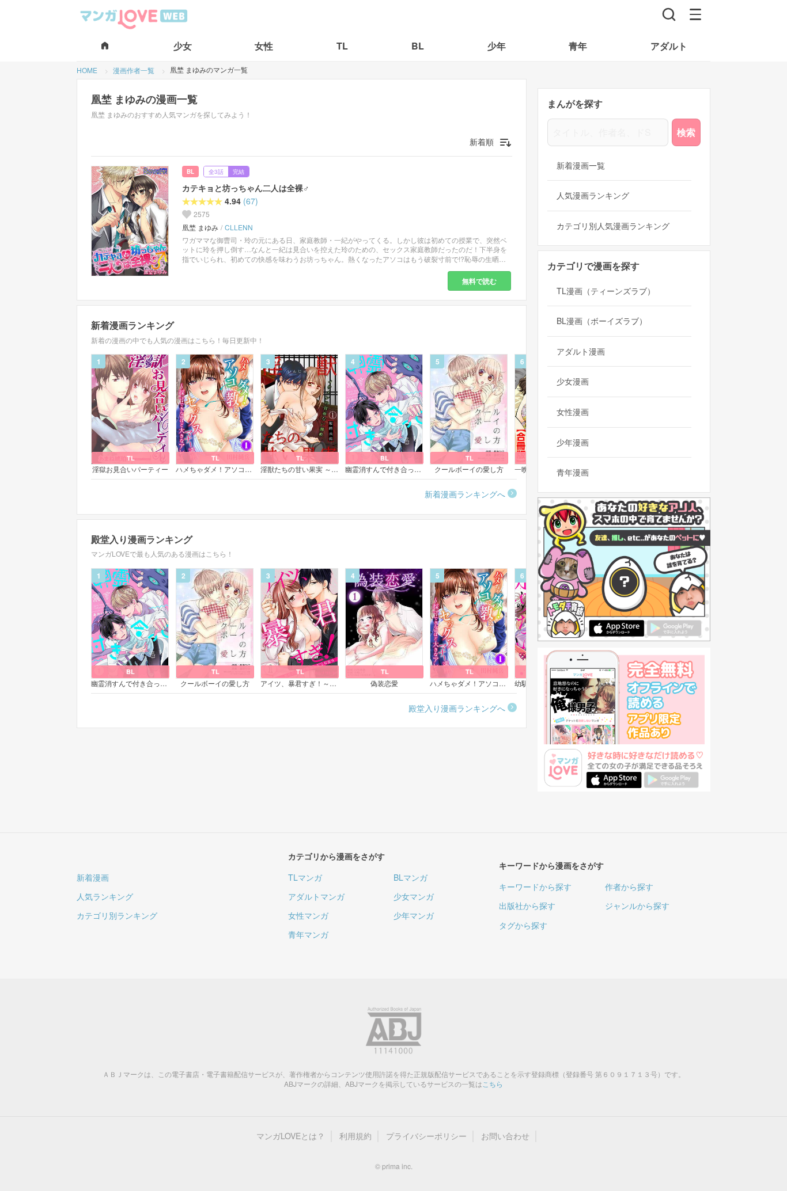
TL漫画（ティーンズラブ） (606, 291)
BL (190, 172)
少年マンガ (414, 915)
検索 (686, 132)
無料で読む (479, 281)
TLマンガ (305, 877)
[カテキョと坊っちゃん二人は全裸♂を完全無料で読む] (132, 221)
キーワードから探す (535, 886)
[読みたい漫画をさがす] (669, 14)
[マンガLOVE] (134, 18)
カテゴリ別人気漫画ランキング (613, 225)
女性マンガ (308, 915)
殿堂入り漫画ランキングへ (456, 708)
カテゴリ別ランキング (117, 915)
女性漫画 (573, 411)
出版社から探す (527, 905)
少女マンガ (414, 896)
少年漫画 (573, 442)
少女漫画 (573, 381)
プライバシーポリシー (426, 1136)
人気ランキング (105, 896)
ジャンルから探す (637, 905)
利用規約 (355, 1136)
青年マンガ (308, 934)
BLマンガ (410, 877)
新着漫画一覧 (581, 165)
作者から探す (629, 886)
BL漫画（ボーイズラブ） (602, 320)
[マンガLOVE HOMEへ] (105, 46)
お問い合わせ (505, 1136)
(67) (250, 201)
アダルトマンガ (316, 896)
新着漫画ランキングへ (465, 494)
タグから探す (523, 925)
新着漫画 (93, 877)
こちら (492, 1084)
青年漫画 (573, 472)
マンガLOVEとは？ (290, 1136)
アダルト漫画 (581, 351)
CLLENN (239, 227)
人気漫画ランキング (593, 195)
